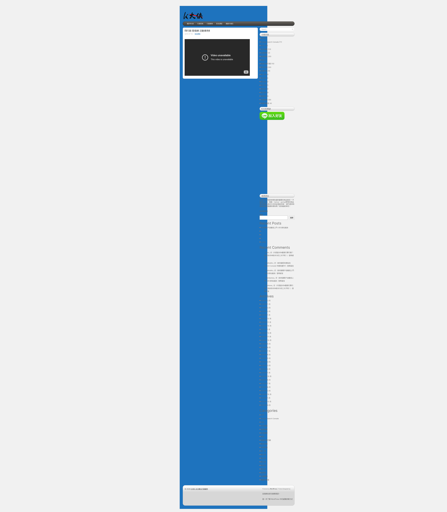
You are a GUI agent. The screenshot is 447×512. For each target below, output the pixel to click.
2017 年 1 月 (265, 329)
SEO (262, 46)
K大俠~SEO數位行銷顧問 (199, 489)
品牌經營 (264, 53)
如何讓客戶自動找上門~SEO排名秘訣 (274, 228)
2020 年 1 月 (265, 304)
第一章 (263, 74)
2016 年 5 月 (266, 358)
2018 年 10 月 (266, 326)
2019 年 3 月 (266, 308)
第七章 (263, 78)
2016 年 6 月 (266, 355)
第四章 (263, 96)
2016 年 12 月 (266, 333)
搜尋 (261, 215)
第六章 (263, 92)
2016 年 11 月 (266, 337)
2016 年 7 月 (265, 351)
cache (263, 242)
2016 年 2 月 (265, 369)
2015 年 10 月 (266, 376)
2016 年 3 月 (266, 365)
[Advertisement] (277, 157)
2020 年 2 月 (266, 300)
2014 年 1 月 (265, 398)
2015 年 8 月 (266, 380)
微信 (262, 60)
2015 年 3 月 (266, 391)
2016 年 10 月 (266, 340)
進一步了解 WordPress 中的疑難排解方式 (277, 499)
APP (262, 38)
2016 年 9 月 (266, 344)
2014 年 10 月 (266, 394)
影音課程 (219, 23)
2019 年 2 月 (265, 311)
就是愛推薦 (264, 211)
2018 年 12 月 (266, 319)
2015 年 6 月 (266, 387)
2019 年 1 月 (265, 315)
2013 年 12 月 (266, 402)
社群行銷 (264, 71)
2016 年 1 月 (265, 373)
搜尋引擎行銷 (266, 64)
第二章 (263, 85)
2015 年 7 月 (265, 383)
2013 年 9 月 (266, 405)
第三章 (263, 82)
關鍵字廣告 (229, 23)
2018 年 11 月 (266, 322)
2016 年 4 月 (266, 362)
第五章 (263, 89)
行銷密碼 (200, 23)
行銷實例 (210, 23)
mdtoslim (269, 263)
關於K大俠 (190, 23)
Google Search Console (270, 42)
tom (267, 252)
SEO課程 (264, 49)
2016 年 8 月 (266, 347)
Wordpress (270, 278)
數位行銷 (264, 67)
